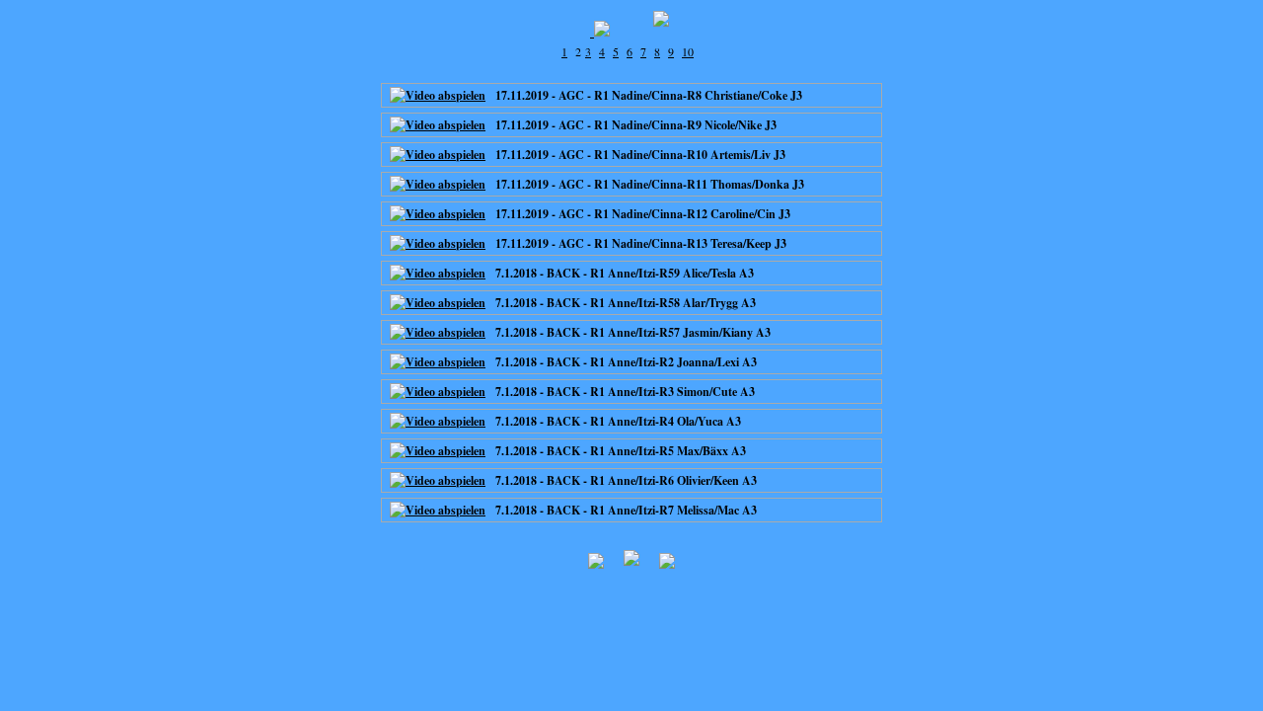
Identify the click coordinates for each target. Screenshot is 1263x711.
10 (688, 51)
